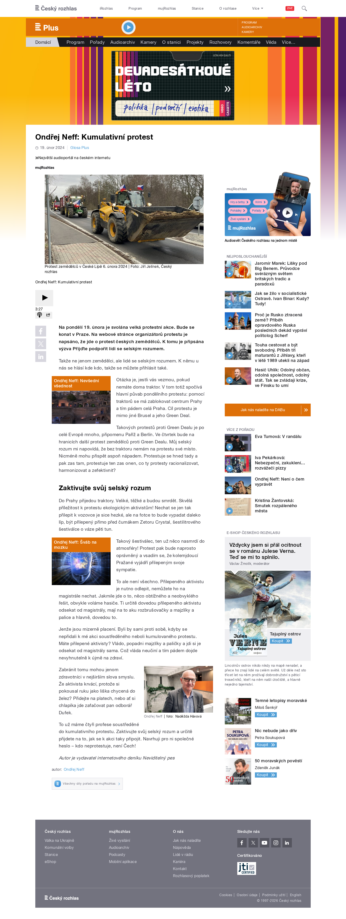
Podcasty (117, 854)
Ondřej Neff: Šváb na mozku (75, 545)
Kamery (248, 32)
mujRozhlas (167, 8)
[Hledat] (304, 8)
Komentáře (248, 42)
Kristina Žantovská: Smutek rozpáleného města (276, 505)
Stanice (198, 8)
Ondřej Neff (74, 769)
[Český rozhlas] (56, 8)
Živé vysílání (238, 219)
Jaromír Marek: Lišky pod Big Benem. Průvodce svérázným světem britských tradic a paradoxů (281, 273)
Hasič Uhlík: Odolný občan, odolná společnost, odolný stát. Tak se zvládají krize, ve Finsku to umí (282, 377)
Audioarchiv (252, 27)
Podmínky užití (273, 895)
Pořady (97, 42)
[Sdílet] (48, 315)
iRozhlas (106, 8)
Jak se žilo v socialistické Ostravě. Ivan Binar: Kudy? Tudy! (282, 298)
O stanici (171, 42)
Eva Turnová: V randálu (278, 436)
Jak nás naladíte (187, 840)
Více (288, 42)
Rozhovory (220, 42)
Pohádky (235, 210)
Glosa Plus (79, 147)
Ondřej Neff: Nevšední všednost (76, 383)
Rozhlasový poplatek (191, 876)
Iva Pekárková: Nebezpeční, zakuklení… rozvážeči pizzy (280, 462)
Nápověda (182, 847)
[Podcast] (39, 315)
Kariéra (179, 861)
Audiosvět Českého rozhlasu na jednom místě (261, 240)
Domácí (43, 42)
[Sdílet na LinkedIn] (40, 356)
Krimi (258, 202)
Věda (271, 42)
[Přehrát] (44, 298)
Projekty (195, 42)
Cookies (225, 895)
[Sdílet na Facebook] (40, 331)
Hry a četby (237, 202)
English (295, 895)
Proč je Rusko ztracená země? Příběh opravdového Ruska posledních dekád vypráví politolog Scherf (281, 325)
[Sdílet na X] (40, 343)
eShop (50, 861)
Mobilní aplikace (123, 861)
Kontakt (180, 869)
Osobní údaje (247, 895)
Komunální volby (59, 847)
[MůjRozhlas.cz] (44, 168)
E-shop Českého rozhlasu (253, 533)
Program (135, 8)
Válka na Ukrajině (59, 840)
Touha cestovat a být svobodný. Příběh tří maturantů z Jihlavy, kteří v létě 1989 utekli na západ (282, 352)
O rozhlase (228, 8)
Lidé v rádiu (183, 854)
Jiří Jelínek (150, 266)
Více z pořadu (241, 430)
